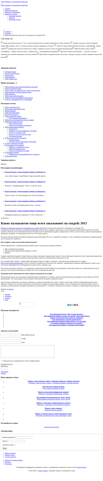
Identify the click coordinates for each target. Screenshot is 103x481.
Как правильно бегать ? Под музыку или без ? (66, 314)
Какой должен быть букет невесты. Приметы (66, 318)
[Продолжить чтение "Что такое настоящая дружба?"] (53, 388)
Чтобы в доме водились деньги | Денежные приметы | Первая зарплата (53, 381)
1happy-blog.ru (81, 467)
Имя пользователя (8, 437)
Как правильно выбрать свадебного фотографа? (66, 325)
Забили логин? (10, 455)
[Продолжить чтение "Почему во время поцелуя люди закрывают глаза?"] (53, 415)
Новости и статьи (11, 14)
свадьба (7, 294)
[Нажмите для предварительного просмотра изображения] (22, 228)
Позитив (12, 18)
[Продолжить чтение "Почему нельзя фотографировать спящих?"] (53, 394)
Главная (7, 9)
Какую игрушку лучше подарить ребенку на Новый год (25, 172)
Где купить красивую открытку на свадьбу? (67, 323)
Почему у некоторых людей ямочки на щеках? (53, 403)
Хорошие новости (15, 16)
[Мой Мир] (75, 305)
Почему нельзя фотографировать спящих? (53, 392)
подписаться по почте (51, 427)
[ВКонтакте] (68, 305)
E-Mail (23, 338)
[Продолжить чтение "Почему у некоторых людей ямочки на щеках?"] (53, 405)
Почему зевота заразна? (53, 408)
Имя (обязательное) (28, 335)
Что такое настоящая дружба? (53, 386)
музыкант (8, 296)
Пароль (4, 441)
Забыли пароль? (10, 453)
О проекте (8, 464)
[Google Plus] (77, 305)
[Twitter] (70, 305)
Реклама (7, 462)
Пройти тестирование (12, 12)
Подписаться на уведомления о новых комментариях (21, 361)
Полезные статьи (15, 19)
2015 (6, 300)
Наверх (3, 373)
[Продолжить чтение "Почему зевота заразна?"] (53, 410)
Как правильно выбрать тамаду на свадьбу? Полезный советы (67, 316)
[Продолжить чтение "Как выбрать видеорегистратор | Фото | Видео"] (53, 399)
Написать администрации (14, 460)
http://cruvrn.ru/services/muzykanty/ (12, 263)
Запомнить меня (8, 445)
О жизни (8, 33)
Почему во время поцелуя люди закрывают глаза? (53, 414)
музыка (7, 298)
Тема (23, 342)
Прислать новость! (11, 10)
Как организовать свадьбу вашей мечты (66, 319)
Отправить (4, 371)
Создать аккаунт (10, 457)
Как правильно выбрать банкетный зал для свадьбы (66, 321)
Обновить (4, 366)
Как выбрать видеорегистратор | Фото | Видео (53, 397)
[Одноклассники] (73, 305)
